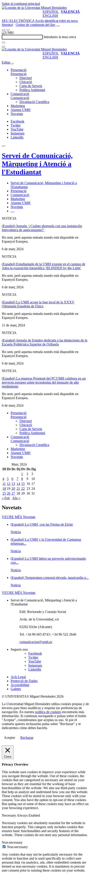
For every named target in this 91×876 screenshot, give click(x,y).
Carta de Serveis (30, 86)
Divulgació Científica (34, 102)
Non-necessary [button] (12, 842)
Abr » (16, 498)
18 (4, 488)
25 (4, 493)
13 (13, 484)
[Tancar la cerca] (3, 46)
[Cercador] (58, 26)
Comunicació (20, 94)
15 (23, 484)
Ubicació (25, 82)
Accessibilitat (20, 685)
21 (18, 488)
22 (23, 488)
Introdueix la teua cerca (60, 37)
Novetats (17, 114)
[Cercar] (3, 42)
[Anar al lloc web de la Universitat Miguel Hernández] (34, 8)
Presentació (19, 70)
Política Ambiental (32, 90)
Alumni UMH (20, 110)
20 (13, 488)
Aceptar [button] (9, 737)
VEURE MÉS (18, 517)
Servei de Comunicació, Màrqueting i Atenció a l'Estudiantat (37, 164)
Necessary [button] (9, 815)
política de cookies (48, 712)
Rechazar (26, 737)
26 (8, 493)
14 (18, 484)
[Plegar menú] (12, 63)
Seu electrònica (18, 21)
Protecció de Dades (24, 681)
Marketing (18, 106)
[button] (19, 74)
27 (13, 493)
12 (8, 484)
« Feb (6, 498)
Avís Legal (18, 677)
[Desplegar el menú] (8, 30)
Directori (25, 78)
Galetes (16, 689)
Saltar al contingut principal (21, 4)
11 (4, 484)
